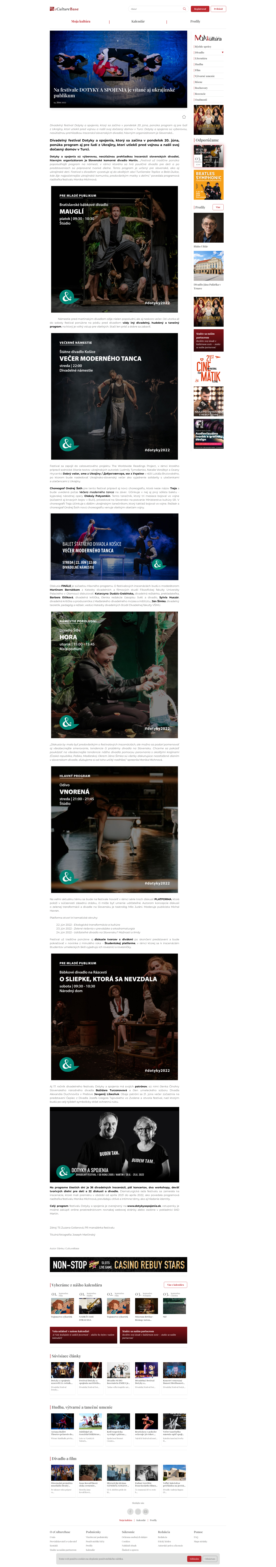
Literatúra (200, 58)
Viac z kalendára (175, 1284)
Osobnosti (200, 99)
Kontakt (54, 1545)
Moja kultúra (80, 21)
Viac (218, 207)
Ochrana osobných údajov (135, 1537)
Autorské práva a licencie (170, 1545)
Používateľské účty (95, 1541)
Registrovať (200, 8)
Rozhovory (201, 87)
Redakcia (162, 1537)
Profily (195, 21)
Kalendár (138, 21)
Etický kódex (164, 1541)
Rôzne (198, 82)
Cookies (126, 1541)
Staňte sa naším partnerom (63, 1549)
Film (197, 70)
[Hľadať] (184, 9)
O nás (52, 1537)
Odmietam (210, 1558)
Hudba (198, 64)
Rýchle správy (202, 46)
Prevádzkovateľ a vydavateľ (63, 1541)
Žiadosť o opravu (130, 1549)
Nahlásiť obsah (129, 1545)
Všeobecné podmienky (97, 1537)
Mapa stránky (200, 1541)
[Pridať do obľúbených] (184, 117)
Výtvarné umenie (204, 76)
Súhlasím (194, 1558)
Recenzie (200, 93)
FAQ (196, 1537)
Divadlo (199, 52)
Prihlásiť (218, 8)
